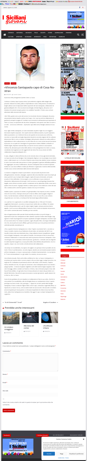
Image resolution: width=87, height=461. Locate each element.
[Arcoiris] (11, 1)
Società (42, 32)
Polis (36, 32)
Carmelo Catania (17, 94)
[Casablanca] (22, 1)
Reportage (52, 36)
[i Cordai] (44, 1)
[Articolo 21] (16, 1)
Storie (50, 32)
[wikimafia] (14, 4)
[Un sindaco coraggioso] (11, 313)
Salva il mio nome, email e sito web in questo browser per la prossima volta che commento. (28, 403)
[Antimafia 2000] (3, 1)
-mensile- (7, 83)
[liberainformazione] (59, 1)
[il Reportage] (50, 1)
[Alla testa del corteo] (30, 313)
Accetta (49, 454)
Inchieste (29, 32)
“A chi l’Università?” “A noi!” (13, 302)
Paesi (45, 36)
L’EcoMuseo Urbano (47, 327)
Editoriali (19, 32)
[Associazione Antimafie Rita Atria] (75, 1)
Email (5, 382)
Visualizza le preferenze (76, 454)
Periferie (68, 32)
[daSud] (26, 1)
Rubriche (62, 36)
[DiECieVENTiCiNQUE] (35, 1)
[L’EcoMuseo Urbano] (49, 313)
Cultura (10, 36)
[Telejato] (7, 4)
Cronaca (11, 32)
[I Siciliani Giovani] (5, 35)
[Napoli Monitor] (65, 1)
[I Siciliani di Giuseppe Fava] (21, 4)
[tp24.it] (11, 4)
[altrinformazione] (39, 4)
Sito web (5, 391)
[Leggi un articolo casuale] (82, 35)
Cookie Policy (61, 457)
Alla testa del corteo (29, 327)
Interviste (37, 36)
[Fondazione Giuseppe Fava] (17, 4)
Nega (61, 454)
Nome (5, 374)
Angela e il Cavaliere (49, 302)
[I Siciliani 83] (27, 4)
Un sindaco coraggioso (8, 328)
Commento (7, 351)
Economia (28, 36)
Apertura (19, 36)
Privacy (67, 457)
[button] (83, 439)
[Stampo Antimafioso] (2, 4)
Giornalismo (59, 32)
